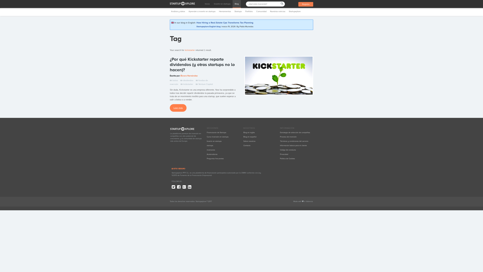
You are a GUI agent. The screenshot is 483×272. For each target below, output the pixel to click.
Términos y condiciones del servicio (294, 141)
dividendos (188, 80)
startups (210, 145)
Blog (237, 4)
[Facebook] (178, 187)
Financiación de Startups (216, 132)
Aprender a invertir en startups (202, 11)
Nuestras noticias (277, 11)
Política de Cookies (287, 159)
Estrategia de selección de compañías (295, 132)
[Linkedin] (189, 187)
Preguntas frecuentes (215, 159)
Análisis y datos (178, 11)
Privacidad (284, 154)
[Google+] (184, 187)
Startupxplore (295, 11)
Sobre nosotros (249, 141)
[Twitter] (173, 187)
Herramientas (225, 11)
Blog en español (249, 137)
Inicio (207, 4)
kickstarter (188, 84)
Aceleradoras (212, 154)
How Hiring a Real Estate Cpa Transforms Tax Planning (224, 22)
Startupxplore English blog (208, 26)
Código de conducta (288, 150)
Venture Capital (205, 84)
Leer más (178, 108)
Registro (305, 4)
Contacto (246, 145)
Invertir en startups (222, 4)
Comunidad (261, 11)
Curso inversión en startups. (218, 137)
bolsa (175, 80)
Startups (238, 11)
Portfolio (249, 11)
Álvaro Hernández (189, 76)
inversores (211, 150)
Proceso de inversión (288, 137)
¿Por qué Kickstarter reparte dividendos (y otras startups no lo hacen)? (202, 64)
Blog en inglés (249, 132)
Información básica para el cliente (293, 145)
